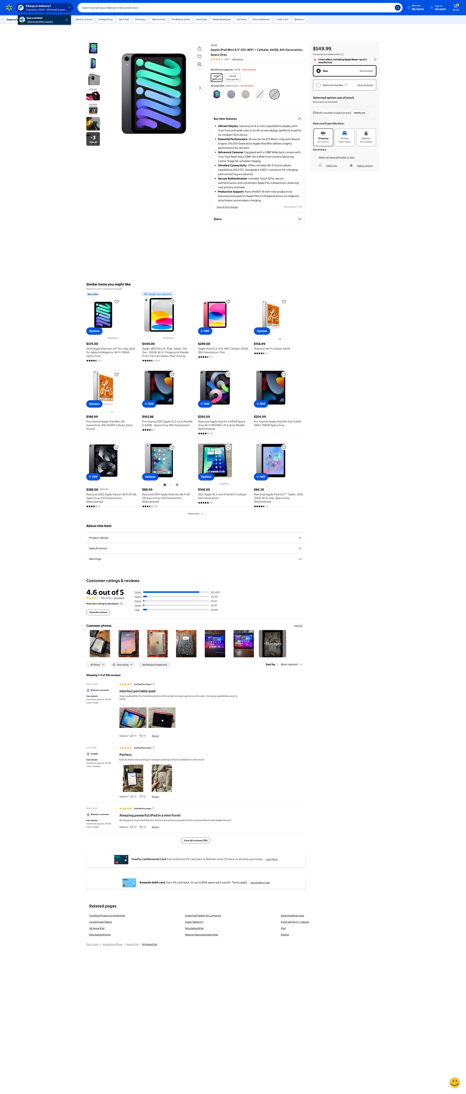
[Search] (398, 8)
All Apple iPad (96, 928)
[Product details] (300, 538)
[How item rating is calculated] (121, 603)
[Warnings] (300, 559)
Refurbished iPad (194, 928)
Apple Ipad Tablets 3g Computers (203, 915)
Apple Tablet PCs (194, 921)
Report (155, 735)
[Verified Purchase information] (153, 683)
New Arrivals (158, 19)
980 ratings (237, 59)
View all (298, 625)
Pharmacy (140, 19)
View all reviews (98, 612)
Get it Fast (124, 19)
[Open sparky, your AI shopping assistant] (454, 1082)
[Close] (67, 19)
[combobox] (240, 7)
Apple (214, 44)
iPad (283, 928)
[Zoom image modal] (199, 64)
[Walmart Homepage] (9, 7)
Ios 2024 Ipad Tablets (100, 921)
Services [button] (37, 19)
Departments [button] (14, 19)
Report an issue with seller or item (337, 157)
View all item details (227, 207)
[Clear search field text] (389, 7)
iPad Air (285, 934)
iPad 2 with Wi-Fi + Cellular (295, 921)
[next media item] (200, 88)
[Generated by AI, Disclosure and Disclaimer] (300, 207)
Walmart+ (299, 19)
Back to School (84, 19)
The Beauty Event (180, 19)
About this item (98, 526)
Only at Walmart (261, 19)
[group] (227, 59)
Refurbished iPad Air (100, 934)
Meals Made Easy (222, 19)
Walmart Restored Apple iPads (201, 934)
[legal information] (342, 54)
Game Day (201, 19)
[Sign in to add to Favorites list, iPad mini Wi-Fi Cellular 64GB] (284, 301)
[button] (416, 7)
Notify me (359, 112)
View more (193, 513)
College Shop (105, 19)
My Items (242, 19)
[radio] (217, 77)
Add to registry (365, 165)
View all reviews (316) (196, 840)
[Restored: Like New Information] (346, 84)
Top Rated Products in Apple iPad (107, 915)
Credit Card (282, 19)
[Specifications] (300, 548)
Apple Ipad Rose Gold (292, 915)
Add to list (331, 165)
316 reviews (119, 598)
